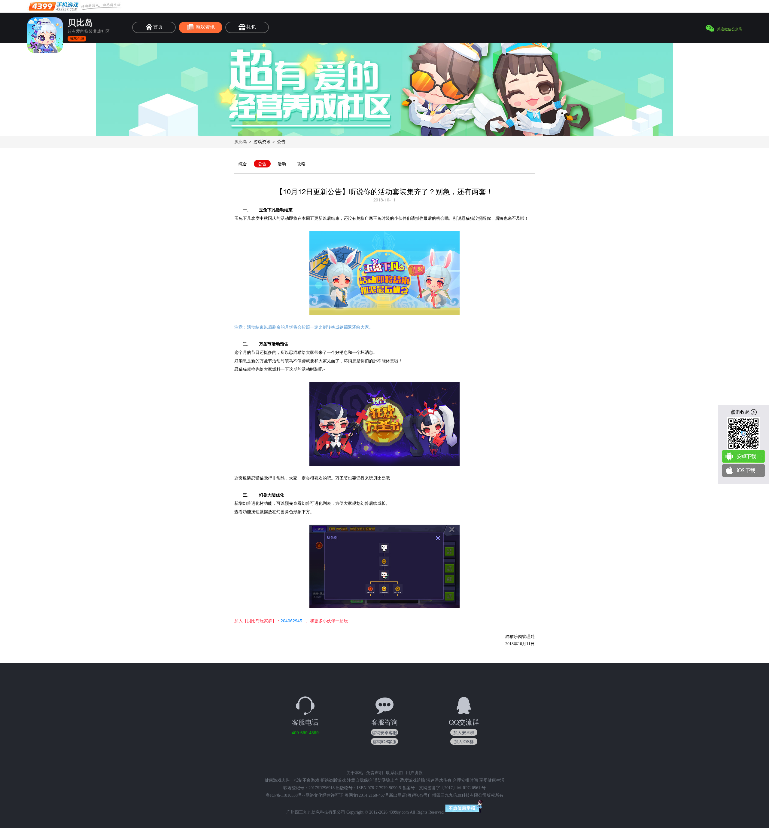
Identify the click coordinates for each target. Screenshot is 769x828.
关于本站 (354, 773)
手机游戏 (75, 6)
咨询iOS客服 (385, 741)
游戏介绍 (77, 38)
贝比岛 (240, 142)
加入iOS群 (464, 741)
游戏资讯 (262, 142)
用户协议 (414, 773)
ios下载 (743, 470)
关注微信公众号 (729, 28)
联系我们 (394, 773)
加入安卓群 (463, 732)
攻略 (301, 164)
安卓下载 (743, 456)
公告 (262, 164)
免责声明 (374, 773)
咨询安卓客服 (384, 732)
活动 (282, 164)
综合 (243, 164)
